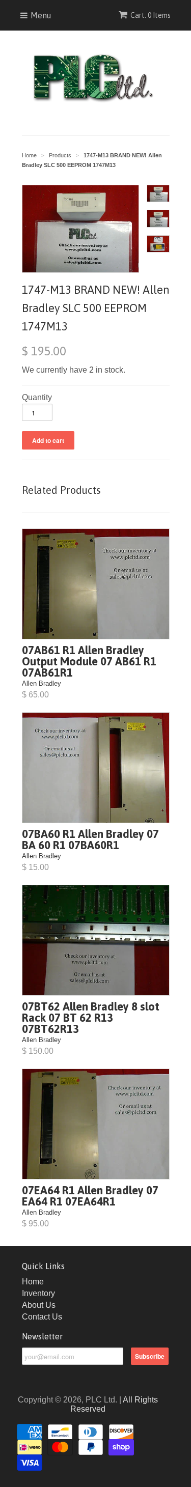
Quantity (37, 397)
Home (33, 1281)
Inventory (38, 1293)
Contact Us (42, 1316)
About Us (39, 1305)
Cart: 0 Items (150, 15)
